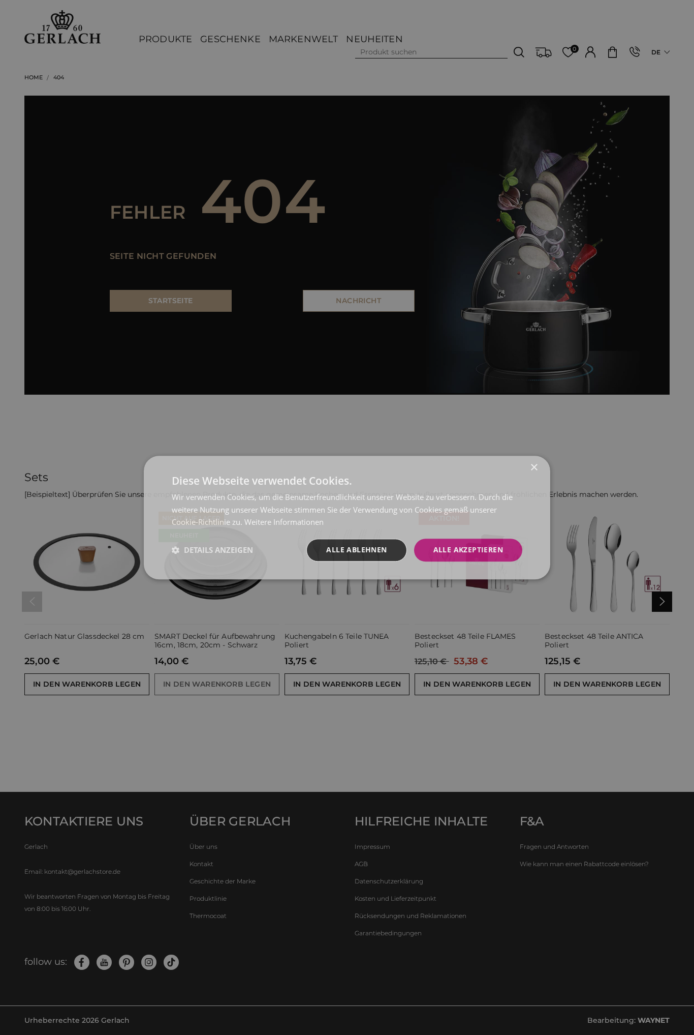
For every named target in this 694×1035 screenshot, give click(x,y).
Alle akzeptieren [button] (468, 549)
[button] (212, 550)
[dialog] (347, 517)
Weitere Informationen (284, 522)
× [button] (534, 467)
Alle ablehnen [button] (356, 549)
